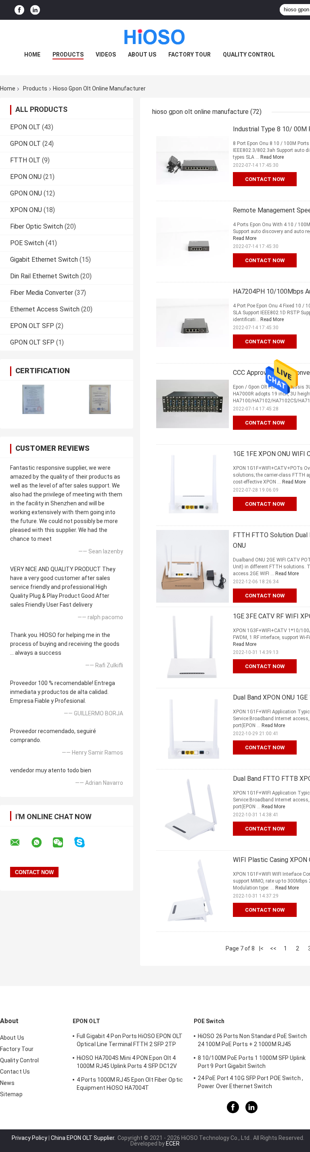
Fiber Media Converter (41, 292)
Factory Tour (189, 54)
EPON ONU (26, 177)
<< (273, 948)
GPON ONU (26, 193)
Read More (272, 157)
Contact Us (15, 1071)
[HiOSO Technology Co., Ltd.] (155, 36)
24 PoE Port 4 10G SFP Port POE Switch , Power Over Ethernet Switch (250, 1082)
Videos (106, 54)
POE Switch (27, 243)
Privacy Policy (29, 1138)
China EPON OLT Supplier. (84, 1138)
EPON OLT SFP (32, 326)
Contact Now (265, 179)
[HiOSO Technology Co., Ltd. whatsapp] (41, 842)
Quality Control (249, 54)
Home (32, 54)
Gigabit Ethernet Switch (44, 259)
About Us (142, 54)
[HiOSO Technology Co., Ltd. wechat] (63, 842)
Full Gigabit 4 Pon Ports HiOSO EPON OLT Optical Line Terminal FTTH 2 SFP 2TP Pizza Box (129, 1041)
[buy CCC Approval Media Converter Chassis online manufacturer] (192, 404)
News (7, 1083)
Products (68, 54)
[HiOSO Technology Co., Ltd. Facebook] (19, 10)
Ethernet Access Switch (45, 309)
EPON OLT (25, 127)
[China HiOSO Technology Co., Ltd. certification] (33, 399)
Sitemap (11, 1094)
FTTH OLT (25, 160)
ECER (173, 1143)
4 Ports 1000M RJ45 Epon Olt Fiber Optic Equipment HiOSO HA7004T (130, 1083)
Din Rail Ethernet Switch (44, 276)
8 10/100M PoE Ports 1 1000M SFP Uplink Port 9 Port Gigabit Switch (252, 1062)
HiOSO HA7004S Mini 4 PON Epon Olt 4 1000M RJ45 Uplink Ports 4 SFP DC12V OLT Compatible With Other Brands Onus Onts (130, 1063)
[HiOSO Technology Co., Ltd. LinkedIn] (35, 10)
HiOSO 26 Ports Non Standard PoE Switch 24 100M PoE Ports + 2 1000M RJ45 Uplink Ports (252, 1041)
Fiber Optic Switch (36, 226)
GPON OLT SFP (32, 342)
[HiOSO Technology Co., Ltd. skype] (84, 842)
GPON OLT (25, 143)
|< (261, 948)
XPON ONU (26, 210)
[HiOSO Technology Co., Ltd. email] (20, 842)
